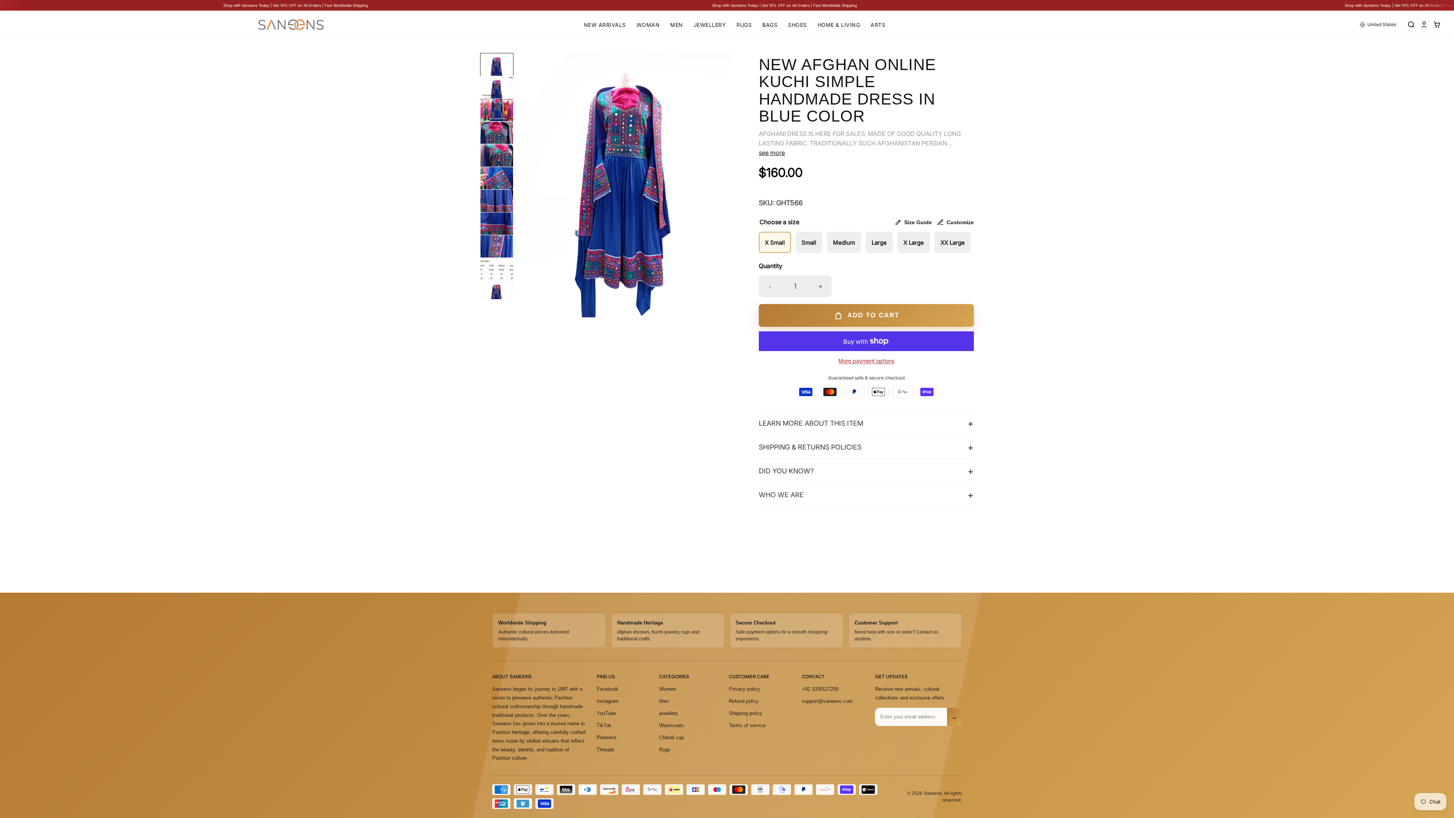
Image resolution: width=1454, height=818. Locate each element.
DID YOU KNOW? (786, 471)
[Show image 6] (496, 183)
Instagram (608, 701)
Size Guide (918, 222)
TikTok (604, 725)
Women (667, 689)
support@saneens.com (827, 701)
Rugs (744, 25)
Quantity (770, 266)
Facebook (607, 689)
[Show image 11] (496, 297)
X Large (913, 242)
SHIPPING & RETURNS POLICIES (810, 447)
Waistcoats (671, 725)
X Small (775, 242)
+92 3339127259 (820, 689)
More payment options (866, 360)
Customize (960, 222)
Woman (648, 25)
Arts (878, 25)
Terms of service (747, 725)
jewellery (668, 713)
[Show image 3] (496, 115)
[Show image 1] (496, 69)
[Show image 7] (496, 206)
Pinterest (606, 737)
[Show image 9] (496, 251)
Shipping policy (745, 713)
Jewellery (710, 25)
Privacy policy (744, 689)
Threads (606, 749)
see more (772, 152)
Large (879, 242)
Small (809, 242)
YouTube (606, 713)
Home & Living (838, 25)
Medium (844, 242)
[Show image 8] (496, 228)
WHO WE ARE (781, 495)
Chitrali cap (671, 737)
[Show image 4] (496, 138)
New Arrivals (605, 25)
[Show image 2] (496, 92)
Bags (769, 25)
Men (676, 25)
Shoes (797, 25)
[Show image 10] (496, 274)
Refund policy (744, 701)
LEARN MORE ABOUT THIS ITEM (811, 423)
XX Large (953, 242)
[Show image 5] (496, 160)
